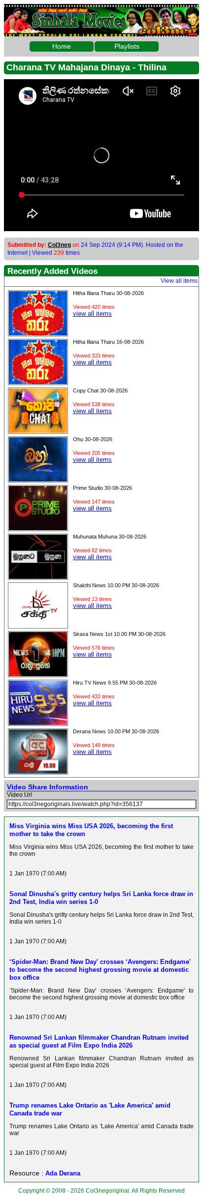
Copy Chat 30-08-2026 (100, 390)
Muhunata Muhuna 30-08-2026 (109, 537)
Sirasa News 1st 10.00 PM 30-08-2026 (119, 634)
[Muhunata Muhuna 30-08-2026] (38, 576)
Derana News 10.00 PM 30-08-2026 (116, 731)
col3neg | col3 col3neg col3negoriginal (101, 12)
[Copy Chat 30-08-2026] (38, 430)
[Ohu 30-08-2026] (38, 479)
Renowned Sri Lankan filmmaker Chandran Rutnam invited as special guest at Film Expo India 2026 (99, 1041)
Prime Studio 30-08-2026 (102, 488)
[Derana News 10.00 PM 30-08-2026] (38, 771)
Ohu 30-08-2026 (92, 439)
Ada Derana (62, 1173)
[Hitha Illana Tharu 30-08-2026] (38, 333)
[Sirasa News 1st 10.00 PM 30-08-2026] (38, 674)
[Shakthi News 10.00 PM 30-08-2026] (38, 625)
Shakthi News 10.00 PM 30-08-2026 (116, 585)
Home (61, 46)
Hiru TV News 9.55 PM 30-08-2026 (115, 683)
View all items (179, 280)
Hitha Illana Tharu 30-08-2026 (108, 293)
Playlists (126, 46)
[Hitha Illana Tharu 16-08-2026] (38, 382)
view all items (92, 313)
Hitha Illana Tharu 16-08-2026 (108, 342)
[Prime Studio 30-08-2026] (38, 528)
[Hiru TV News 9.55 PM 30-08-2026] (38, 722)
